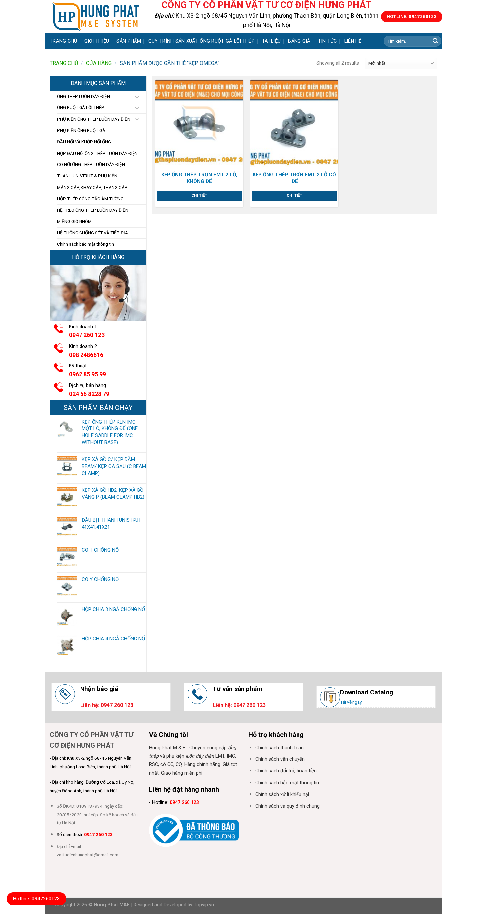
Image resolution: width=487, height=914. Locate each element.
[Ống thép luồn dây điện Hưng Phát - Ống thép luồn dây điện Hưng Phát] (96, 16)
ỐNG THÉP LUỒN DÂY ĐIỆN (83, 96)
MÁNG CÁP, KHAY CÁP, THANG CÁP (92, 187)
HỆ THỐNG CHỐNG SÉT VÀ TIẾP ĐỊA (92, 232)
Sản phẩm (128, 41)
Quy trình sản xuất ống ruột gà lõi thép (201, 41)
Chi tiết (199, 195)
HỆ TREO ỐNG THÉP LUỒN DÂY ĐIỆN (92, 210)
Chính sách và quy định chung (287, 806)
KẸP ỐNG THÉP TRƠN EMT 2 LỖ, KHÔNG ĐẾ (199, 178)
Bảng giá (299, 41)
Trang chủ (63, 41)
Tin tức (327, 41)
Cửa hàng (99, 63)
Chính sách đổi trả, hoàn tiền (286, 771)
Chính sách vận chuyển (280, 759)
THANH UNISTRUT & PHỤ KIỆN (87, 175)
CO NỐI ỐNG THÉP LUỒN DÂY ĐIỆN (91, 164)
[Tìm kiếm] (435, 41)
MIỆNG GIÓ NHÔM (74, 221)
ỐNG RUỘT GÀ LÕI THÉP (80, 107)
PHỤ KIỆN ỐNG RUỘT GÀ (81, 130)
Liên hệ (353, 41)
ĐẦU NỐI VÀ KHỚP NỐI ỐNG (84, 141)
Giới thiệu (96, 41)
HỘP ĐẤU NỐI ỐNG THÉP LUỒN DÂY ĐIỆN (97, 153)
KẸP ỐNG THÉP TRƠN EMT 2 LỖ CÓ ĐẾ (294, 178)
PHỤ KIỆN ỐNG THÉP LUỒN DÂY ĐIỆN (93, 119)
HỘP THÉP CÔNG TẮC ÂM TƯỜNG (90, 198)
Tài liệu (271, 41)
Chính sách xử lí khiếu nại (282, 794)
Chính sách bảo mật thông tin (85, 244)
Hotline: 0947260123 (36, 899)
